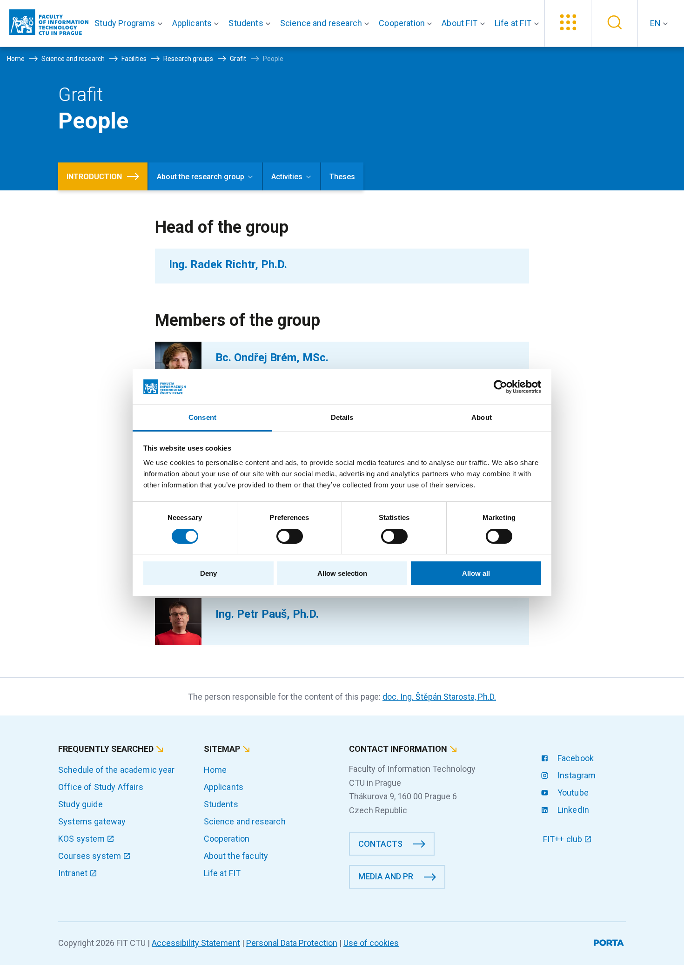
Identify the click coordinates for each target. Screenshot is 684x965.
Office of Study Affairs (100, 787)
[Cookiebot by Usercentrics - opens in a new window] (500, 387)
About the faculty (236, 856)
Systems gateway (92, 821)
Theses (342, 176)
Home (215, 770)
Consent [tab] (202, 417)
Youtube (572, 792)
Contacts (380, 844)
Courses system (90, 856)
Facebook (575, 758)
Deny (208, 573)
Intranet (73, 873)
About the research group (200, 176)
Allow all (476, 573)
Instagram (576, 775)
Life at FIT (222, 873)
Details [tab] (342, 417)
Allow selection (342, 573)
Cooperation (227, 839)
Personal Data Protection (291, 943)
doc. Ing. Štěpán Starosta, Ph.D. (439, 697)
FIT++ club (563, 839)
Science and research (245, 821)
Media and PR (385, 876)
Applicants (224, 787)
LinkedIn (572, 810)
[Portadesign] (610, 941)
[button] (130, 23)
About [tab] (481, 417)
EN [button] (656, 23)
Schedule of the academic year (116, 770)
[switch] (289, 536)
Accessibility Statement (196, 943)
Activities (286, 176)
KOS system (82, 839)
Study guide (80, 804)
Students (221, 804)
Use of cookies (371, 943)
